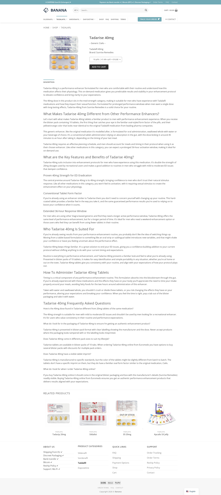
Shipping (115, 19)
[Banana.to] (56, 10)
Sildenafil (48, 19)
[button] (171, 10)
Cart (114, 472)
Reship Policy (153, 462)
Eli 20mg (127, 434)
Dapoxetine (88, 19)
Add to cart (99, 66)
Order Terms (158, 2)
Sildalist (93, 434)
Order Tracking (154, 452)
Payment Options (120, 462)
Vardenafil (74, 19)
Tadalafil (60, 19)
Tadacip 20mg (59, 434)
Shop (101, 19)
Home (46, 27)
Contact (175, 2)
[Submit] (146, 10)
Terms (123, 19)
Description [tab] (48, 82)
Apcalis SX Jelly (161, 434)
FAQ (167, 2)
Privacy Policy (153, 467)
